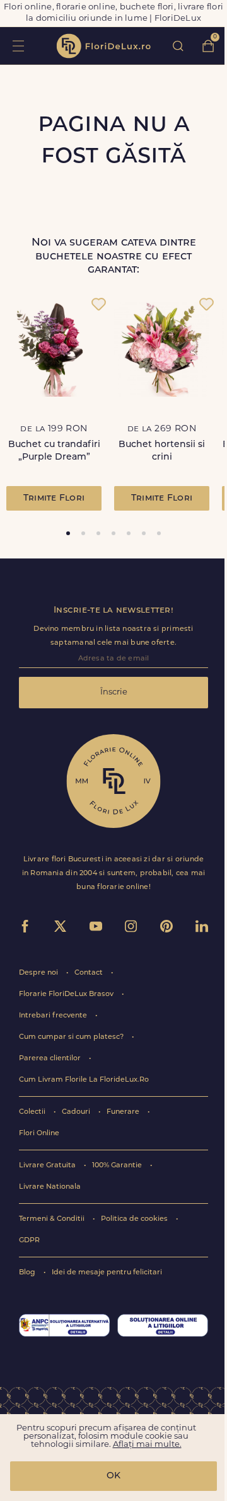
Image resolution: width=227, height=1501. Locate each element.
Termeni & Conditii (52, 1219)
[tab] (68, 533)
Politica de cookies (135, 1219)
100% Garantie (118, 1165)
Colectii (33, 1112)
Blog (28, 1272)
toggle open (18, 45)
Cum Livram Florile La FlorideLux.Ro (84, 1080)
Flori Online (39, 1133)
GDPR (29, 1240)
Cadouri (77, 1112)
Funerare (124, 1112)
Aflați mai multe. (147, 1445)
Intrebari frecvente (54, 1015)
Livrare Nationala (50, 1187)
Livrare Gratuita (48, 1165)
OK (113, 1476)
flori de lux (103, 46)
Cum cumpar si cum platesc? (72, 1037)
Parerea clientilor (51, 1058)
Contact (89, 973)
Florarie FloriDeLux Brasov (67, 994)
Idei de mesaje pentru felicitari (107, 1272)
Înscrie (113, 692)
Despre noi (39, 973)
